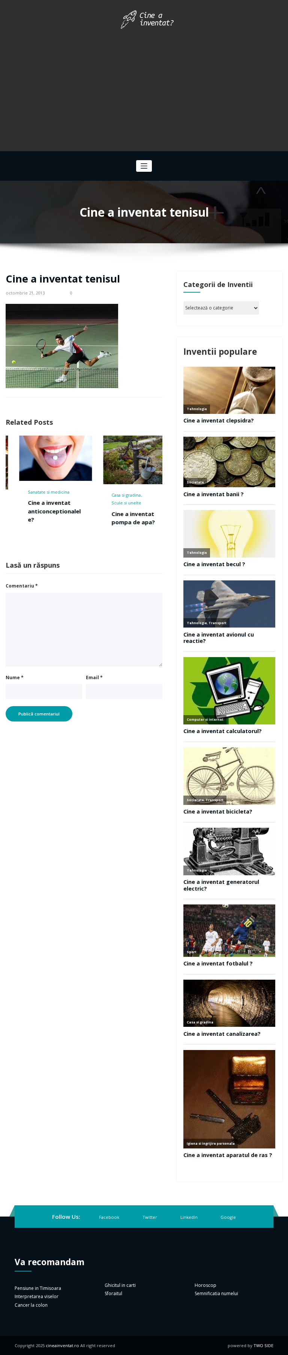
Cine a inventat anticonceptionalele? (40, 511)
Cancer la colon (31, 1305)
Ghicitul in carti (120, 1285)
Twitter (149, 1217)
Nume (15, 677)
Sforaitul (113, 1293)
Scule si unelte (113, 503)
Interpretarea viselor (36, 1296)
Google (228, 1217)
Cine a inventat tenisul (63, 279)
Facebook (109, 1217)
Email (94, 677)
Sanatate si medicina (35, 492)
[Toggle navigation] (144, 166)
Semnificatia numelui (216, 1293)
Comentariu (22, 586)
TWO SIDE (263, 1345)
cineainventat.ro (62, 1345)
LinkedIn (189, 1217)
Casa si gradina (113, 495)
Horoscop (205, 1285)
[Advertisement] (144, 87)
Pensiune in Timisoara (38, 1288)
